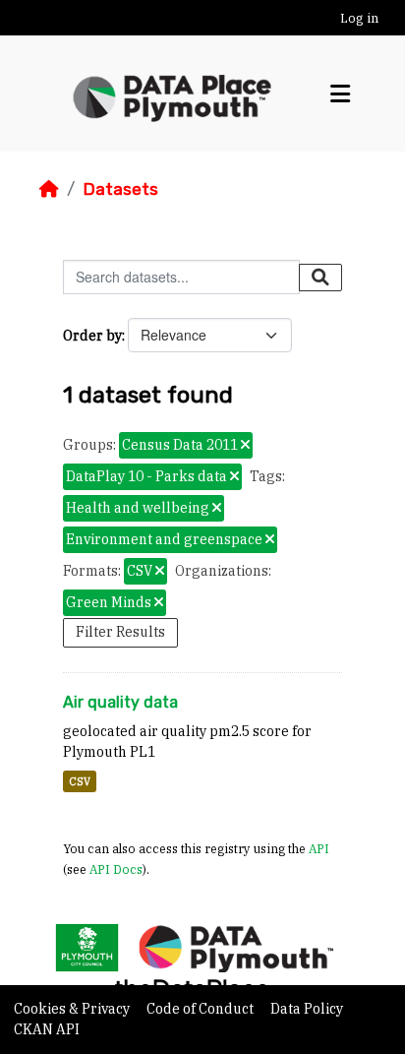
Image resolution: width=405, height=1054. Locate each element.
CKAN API (47, 1029)
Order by (92, 335)
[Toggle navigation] (340, 94)
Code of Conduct (201, 1009)
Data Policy (306, 1009)
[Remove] (245, 446)
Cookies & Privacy (73, 1009)
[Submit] (320, 277)
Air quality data (120, 702)
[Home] (49, 189)
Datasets (120, 189)
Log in (359, 18)
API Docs (116, 869)
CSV (79, 781)
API (319, 848)
